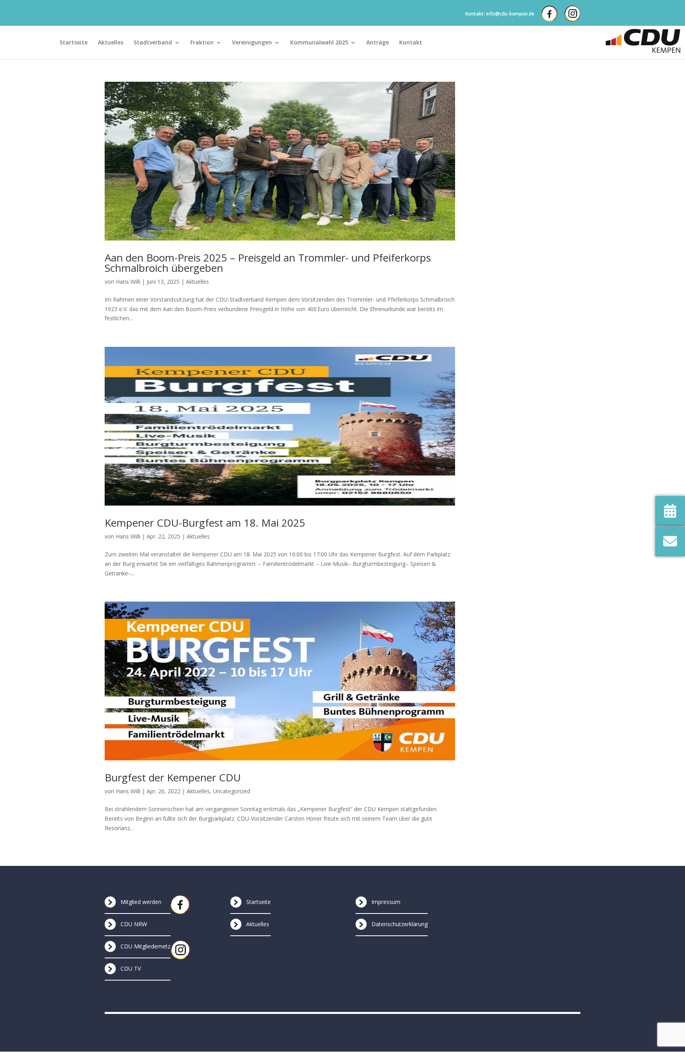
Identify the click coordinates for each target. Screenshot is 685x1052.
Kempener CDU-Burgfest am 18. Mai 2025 (205, 522)
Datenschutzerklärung (399, 924)
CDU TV (131, 968)
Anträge (377, 43)
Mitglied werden (141, 902)
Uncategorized (231, 791)
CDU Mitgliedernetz (145, 946)
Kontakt (410, 43)
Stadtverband (153, 43)
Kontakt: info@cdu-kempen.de (499, 13)
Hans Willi (128, 281)
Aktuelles (110, 43)
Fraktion (202, 43)
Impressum (385, 902)
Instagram (572, 13)
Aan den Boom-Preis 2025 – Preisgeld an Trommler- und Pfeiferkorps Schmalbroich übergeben (268, 262)
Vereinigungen (252, 43)
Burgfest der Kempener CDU (173, 777)
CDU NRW (134, 924)
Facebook (549, 13)
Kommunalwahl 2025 (319, 43)
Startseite (73, 43)
